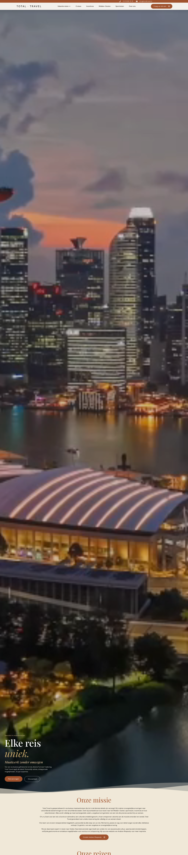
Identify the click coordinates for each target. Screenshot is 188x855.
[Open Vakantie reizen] (70, 6)
